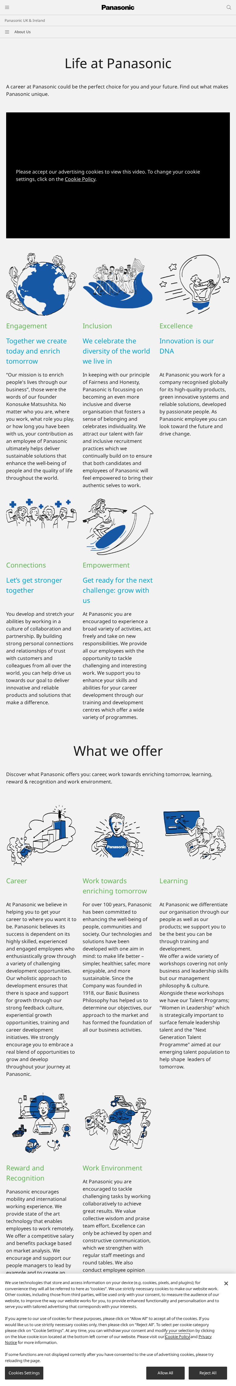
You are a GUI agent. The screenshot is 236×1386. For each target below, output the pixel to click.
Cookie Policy (80, 179)
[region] (118, 1330)
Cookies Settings (24, 1373)
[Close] (226, 1283)
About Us (22, 31)
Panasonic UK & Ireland (25, 20)
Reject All (207, 1373)
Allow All (165, 1373)
